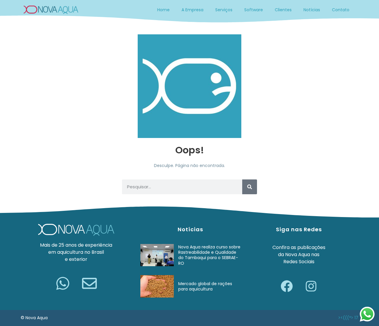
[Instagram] (311, 286)
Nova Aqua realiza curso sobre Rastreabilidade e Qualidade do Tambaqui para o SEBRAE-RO (209, 255)
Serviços (223, 10)
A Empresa (192, 10)
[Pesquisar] (249, 186)
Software (253, 10)
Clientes (283, 10)
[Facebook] (286, 286)
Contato (340, 10)
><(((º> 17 (348, 318)
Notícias (311, 10)
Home (163, 10)
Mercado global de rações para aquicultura (205, 286)
